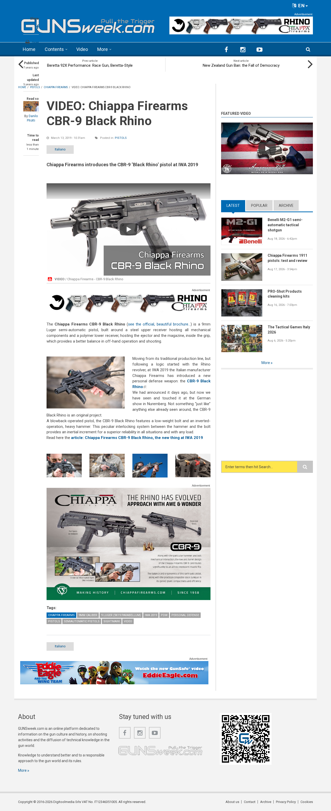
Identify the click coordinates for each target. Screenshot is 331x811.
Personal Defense (185, 615)
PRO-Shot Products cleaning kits (285, 294)
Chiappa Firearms (61, 615)
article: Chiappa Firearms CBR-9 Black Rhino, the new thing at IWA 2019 (137, 437)
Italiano (60, 149)
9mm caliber (88, 615)
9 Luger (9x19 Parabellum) (121, 615)
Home (29, 49)
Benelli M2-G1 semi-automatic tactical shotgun (285, 225)
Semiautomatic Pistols (82, 621)
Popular (259, 205)
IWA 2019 (151, 615)
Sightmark (111, 621)
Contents (54, 49)
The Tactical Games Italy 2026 (289, 329)
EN (301, 5)
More (102, 49)
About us (232, 802)
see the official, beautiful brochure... (159, 324)
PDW (164, 615)
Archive (286, 205)
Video (82, 49)
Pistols (121, 138)
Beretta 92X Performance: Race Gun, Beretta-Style (90, 65)
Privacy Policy (286, 802)
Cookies (306, 802)
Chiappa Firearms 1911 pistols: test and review (287, 258)
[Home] (88, 24)
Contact (249, 802)
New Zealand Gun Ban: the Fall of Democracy (241, 65)
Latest (236, 205)
